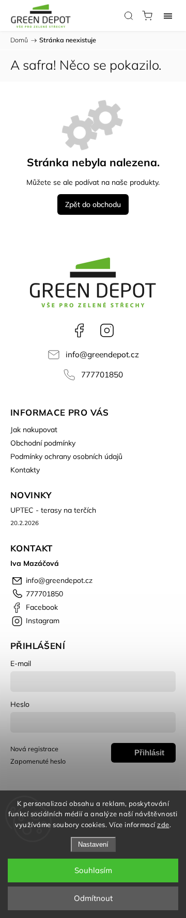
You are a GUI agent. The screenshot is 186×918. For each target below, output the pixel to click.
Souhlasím (93, 870)
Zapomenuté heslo (38, 761)
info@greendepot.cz (102, 354)
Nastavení (93, 844)
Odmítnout (93, 898)
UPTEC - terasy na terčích (53, 510)
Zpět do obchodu (93, 204)
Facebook (79, 330)
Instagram (107, 330)
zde (163, 824)
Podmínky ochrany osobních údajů (66, 456)
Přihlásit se (149, 755)
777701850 (102, 374)
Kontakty (25, 469)
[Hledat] (128, 15)
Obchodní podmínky (42, 443)
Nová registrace (34, 749)
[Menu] (168, 15)
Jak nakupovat (33, 429)
